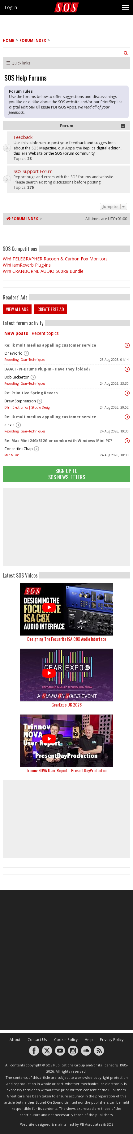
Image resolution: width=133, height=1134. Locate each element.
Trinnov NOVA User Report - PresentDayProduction (66, 770)
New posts (16, 333)
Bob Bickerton (16, 377)
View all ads (17, 309)
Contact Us (37, 1039)
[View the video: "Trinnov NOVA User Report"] (66, 740)
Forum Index (32, 40)
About (15, 1039)
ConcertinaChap (18, 448)
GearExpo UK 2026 (66, 704)
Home (8, 40)
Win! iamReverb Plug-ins (27, 265)
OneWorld (13, 353)
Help (89, 1039)
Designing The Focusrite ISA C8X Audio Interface (66, 639)
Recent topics (45, 333)
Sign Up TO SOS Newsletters (66, 474)
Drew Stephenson (20, 401)
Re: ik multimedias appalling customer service (50, 345)
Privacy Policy (111, 1039)
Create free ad (50, 309)
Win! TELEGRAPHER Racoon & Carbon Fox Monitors (55, 259)
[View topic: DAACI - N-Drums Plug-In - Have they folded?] (127, 369)
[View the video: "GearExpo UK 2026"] (66, 675)
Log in (11, 7)
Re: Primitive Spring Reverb (31, 393)
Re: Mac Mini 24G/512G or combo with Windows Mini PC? (58, 440)
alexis (9, 424)
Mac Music (11, 455)
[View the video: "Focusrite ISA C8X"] (66, 609)
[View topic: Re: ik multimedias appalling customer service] (127, 345)
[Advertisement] (66, 527)
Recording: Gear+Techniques (24, 359)
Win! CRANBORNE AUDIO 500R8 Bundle (43, 271)
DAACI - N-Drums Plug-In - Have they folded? (47, 369)
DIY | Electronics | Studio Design (28, 407)
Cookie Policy (66, 1039)
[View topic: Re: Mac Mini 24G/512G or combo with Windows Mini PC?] (127, 441)
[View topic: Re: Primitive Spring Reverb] (127, 393)
